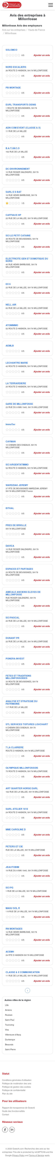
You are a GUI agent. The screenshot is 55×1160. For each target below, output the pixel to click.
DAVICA (10, 545)
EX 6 (8, 284)
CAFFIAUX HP (13, 215)
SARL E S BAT (13, 191)
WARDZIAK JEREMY (17, 485)
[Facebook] (5, 1129)
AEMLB (10, 345)
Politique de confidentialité (13, 1090)
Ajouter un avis (42, 55)
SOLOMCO (11, 49)
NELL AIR (11, 304)
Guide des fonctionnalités (13, 1111)
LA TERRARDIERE (16, 383)
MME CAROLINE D (16, 829)
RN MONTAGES (14, 928)
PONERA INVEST (15, 658)
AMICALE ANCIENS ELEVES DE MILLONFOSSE (23, 593)
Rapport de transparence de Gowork (18, 1107)
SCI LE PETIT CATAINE (18, 235)
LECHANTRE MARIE (17, 362)
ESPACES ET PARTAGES (19, 568)
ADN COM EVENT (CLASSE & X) (23, 127)
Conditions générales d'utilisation (16, 1080)
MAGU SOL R (13, 908)
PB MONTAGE (13, 87)
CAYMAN (11, 441)
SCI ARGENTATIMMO (17, 464)
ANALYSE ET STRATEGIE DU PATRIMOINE (22, 702)
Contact (5, 1114)
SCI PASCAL (12, 617)
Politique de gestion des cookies (16, 1086)
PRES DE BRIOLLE (16, 525)
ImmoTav (10, 424)
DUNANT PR (12, 638)
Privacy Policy (18, 1155)
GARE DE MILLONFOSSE (19, 403)
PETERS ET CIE (14, 846)
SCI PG (9, 887)
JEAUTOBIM (12, 867)
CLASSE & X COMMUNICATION (23, 972)
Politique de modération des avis (16, 1083)
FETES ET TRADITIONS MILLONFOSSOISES (18, 677)
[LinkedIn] (12, 1129)
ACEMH (10, 951)
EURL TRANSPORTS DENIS (21, 104)
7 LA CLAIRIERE (15, 747)
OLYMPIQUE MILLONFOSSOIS (22, 767)
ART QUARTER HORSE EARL (22, 788)
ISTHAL (10, 508)
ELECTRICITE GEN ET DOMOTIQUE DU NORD (27, 260)
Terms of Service (36, 1155)
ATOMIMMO (12, 325)
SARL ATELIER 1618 (17, 808)
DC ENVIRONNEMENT (18, 168)
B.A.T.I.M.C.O (12, 148)
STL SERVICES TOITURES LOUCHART (27, 724)
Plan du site (7, 1093)
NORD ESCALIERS (16, 67)
